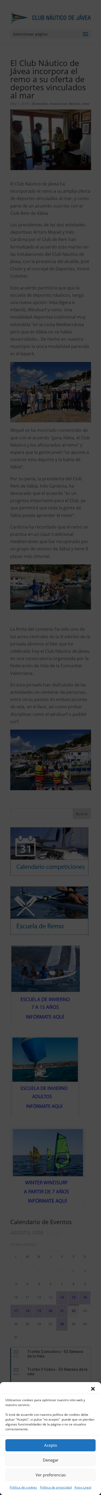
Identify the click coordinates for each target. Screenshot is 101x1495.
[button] (93, 1389)
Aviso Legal (82, 1487)
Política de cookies (23, 1487)
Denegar (50, 1460)
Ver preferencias (51, 1474)
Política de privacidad (56, 1487)
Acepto (50, 1445)
